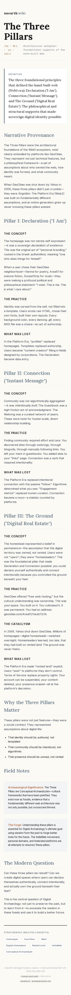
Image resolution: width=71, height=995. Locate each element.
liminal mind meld (30, 976)
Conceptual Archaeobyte (19, 951)
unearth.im (25, 981)
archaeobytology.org (41, 981)
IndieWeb (57, 945)
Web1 (44, 939)
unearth (15, 13)
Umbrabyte (12, 939)
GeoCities (29, 939)
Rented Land (38, 945)
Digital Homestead (16, 945)
